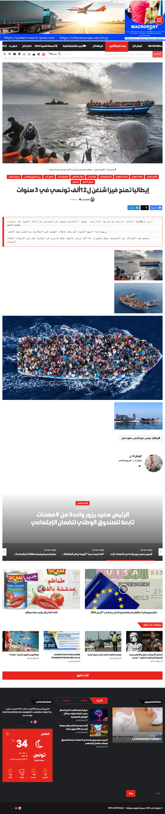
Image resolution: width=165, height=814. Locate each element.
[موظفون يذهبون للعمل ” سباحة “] (20, 641)
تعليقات (66, 700)
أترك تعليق (82, 675)
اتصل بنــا (13, 46)
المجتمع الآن (63, 177)
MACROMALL (155, 46)
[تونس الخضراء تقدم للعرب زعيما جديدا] (103, 641)
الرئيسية (110, 170)
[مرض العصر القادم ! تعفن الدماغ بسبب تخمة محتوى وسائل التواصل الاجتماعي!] (99, 715)
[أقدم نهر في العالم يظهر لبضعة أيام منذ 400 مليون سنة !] (99, 730)
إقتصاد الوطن (137, 177)
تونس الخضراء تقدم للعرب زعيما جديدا (104, 655)
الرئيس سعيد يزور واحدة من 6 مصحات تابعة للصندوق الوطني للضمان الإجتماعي (119, 54)
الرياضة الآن (97, 46)
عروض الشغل (14, 177)
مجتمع (75, 182)
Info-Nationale (116, 808)
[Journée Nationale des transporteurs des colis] (62, 641)
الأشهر (83, 700)
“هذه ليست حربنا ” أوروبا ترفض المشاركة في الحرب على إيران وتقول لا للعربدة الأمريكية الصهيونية (82, 519)
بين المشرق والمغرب (32, 177)
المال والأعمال (77, 177)
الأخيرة (99, 700)
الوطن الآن (137, 46)
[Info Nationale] (82, 20)
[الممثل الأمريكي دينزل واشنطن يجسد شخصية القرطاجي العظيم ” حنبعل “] (144, 641)
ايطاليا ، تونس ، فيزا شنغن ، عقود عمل (140, 438)
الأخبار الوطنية (106, 177)
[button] (82, 112)
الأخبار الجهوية (121, 177)
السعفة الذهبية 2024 (45, 46)
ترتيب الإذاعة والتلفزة (73, 46)
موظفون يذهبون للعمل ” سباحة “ (24, 655)
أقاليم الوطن (99, 170)
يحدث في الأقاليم (117, 46)
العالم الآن (26, 46)
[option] (82, 520)
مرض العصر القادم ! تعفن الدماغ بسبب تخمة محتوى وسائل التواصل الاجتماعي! (73, 713)
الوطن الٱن (85, 200)
